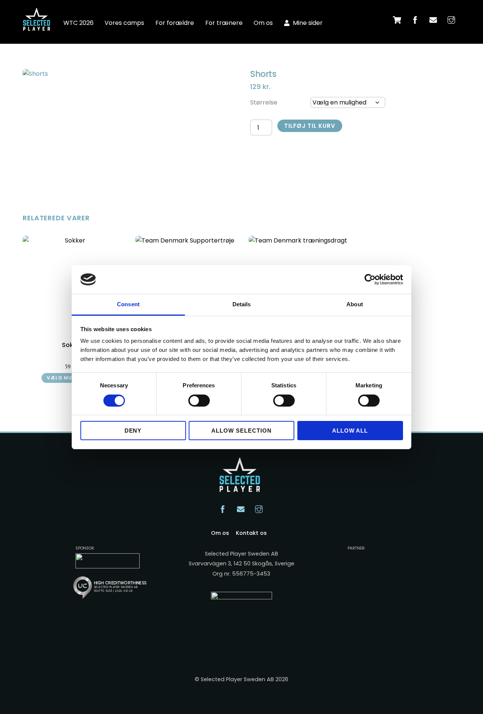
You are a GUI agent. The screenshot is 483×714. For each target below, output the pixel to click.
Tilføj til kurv (309, 126)
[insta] (451, 19)
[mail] (433, 19)
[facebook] (415, 19)
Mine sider (307, 22)
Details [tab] (241, 304)
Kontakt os (251, 533)
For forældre (174, 22)
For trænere (224, 22)
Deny (133, 430)
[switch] (199, 401)
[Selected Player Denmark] (38, 26)
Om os (263, 22)
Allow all (350, 430)
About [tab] (354, 304)
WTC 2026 (78, 22)
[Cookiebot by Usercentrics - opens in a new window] (370, 279)
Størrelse (263, 102)
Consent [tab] (128, 304)
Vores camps (124, 22)
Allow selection (241, 430)
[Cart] (397, 20)
